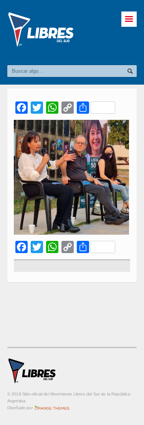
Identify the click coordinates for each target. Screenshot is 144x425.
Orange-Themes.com (52, 407)
